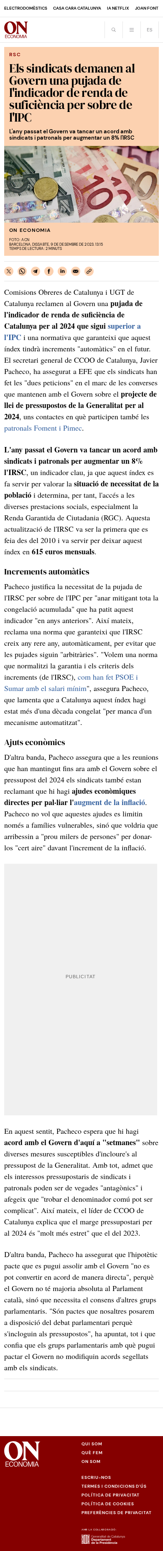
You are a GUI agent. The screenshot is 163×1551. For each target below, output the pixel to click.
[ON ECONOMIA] (16, 29)
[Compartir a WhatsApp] (22, 271)
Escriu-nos (96, 1477)
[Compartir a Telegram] (35, 271)
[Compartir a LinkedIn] (62, 271)
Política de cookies (108, 1504)
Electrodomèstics (25, 8)
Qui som (92, 1444)
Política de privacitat (111, 1495)
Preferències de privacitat (117, 1512)
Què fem (92, 1452)
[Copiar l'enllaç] (89, 271)
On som (91, 1461)
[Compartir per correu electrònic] (75, 271)
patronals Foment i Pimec (43, 428)
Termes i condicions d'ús (114, 1486)
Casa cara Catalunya (77, 8)
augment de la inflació (109, 802)
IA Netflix (118, 8)
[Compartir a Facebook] (48, 271)
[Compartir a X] (8, 271)
